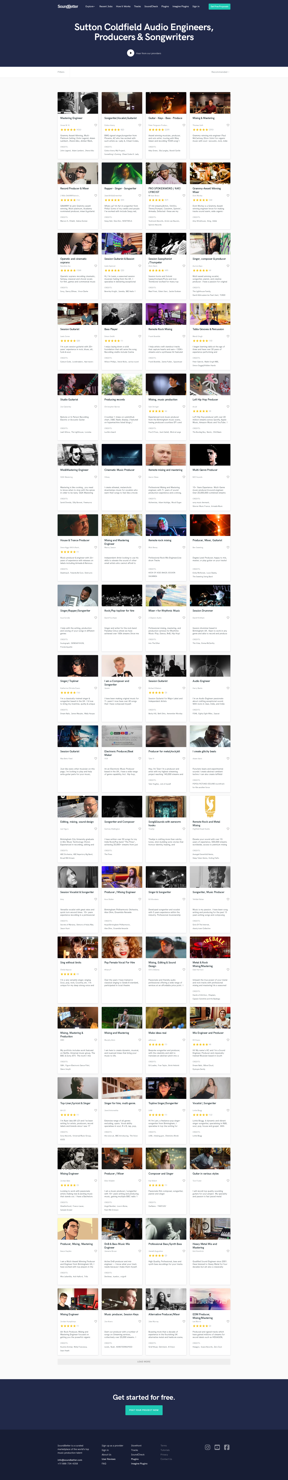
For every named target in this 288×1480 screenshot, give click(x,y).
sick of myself (165, 784)
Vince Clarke (83, 291)
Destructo (88, 573)
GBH (62, 1065)
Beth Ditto (162, 714)
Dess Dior (117, 221)
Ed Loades (152, 1065)
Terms (163, 1445)
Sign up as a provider (112, 1445)
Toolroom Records (155, 221)
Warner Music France (201, 506)
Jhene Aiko (89, 151)
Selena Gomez (81, 221)
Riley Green (153, 151)
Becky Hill (152, 714)
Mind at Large (175, 432)
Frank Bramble (154, 362)
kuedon (116, 1276)
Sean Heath (64, 1351)
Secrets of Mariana (67, 925)
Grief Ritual (153, 1347)
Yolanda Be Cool (76, 573)
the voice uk (109, 1136)
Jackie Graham (175, 291)
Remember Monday (174, 714)
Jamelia (121, 291)
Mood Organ (176, 502)
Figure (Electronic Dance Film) (77, 1065)
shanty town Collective (201, 928)
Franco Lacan (78, 1206)
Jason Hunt (65, 928)
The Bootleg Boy (199, 432)
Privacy (164, 1454)
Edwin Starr (163, 291)
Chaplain (211, 995)
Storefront (136, 1445)
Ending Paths (214, 858)
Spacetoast (177, 362)
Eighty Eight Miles (205, 714)
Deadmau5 (64, 573)
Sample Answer (66, 1210)
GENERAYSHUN (77, 643)
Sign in (196, 6)
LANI (150, 1136)
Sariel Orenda (65, 502)
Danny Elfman (71, 291)
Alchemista (152, 502)
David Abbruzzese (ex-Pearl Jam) (205, 295)
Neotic (209, 432)
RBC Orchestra (66, 854)
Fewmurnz (88, 502)
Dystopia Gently (199, 1069)
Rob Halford (78, 1276)
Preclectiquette (66, 647)
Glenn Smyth (65, 1069)
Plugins (165, 6)
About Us (106, 1454)
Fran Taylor (162, 1065)
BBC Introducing (121, 1136)
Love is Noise (122, 1206)
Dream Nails (65, 714)
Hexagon (196, 1347)
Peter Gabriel (198, 362)
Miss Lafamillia (66, 1276)
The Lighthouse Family (201, 291)
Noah (113, 1347)
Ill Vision (171, 1347)
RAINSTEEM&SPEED (124, 1347)
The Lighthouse (77, 432)
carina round (133, 362)
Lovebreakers (77, 362)
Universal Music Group (82, 1136)
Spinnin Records (155, 225)
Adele (214, 221)
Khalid (72, 221)
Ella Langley (163, 151)
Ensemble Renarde (120, 928)
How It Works (123, 6)
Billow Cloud (208, 1065)
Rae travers (88, 362)
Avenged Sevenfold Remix (203, 854)
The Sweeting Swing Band (203, 577)
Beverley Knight (110, 291)
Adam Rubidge (164, 502)
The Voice (134, 1136)
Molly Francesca (80, 1347)
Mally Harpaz (89, 714)
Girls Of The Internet (201, 925)
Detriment (163, 1347)
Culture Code (65, 362)
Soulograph (65, 643)
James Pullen (167, 362)
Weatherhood (65, 1206)
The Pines (108, 854)
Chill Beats (217, 432)
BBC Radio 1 (131, 291)
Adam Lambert (78, 151)
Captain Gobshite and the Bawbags (206, 999)
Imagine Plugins (180, 6)
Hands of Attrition (200, 995)
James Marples (77, 714)
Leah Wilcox (65, 432)
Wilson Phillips (110, 362)
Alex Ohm (108, 928)
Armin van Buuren (172, 221)
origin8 (123, 1276)
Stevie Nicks (122, 362)
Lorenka (88, 432)
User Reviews (109, 1459)
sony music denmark (201, 502)
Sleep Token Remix (200, 858)
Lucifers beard (110, 432)
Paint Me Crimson (111, 1210)
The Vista (196, 643)
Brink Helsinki (173, 1065)
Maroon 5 (64, 221)
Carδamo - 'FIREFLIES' (157, 1206)
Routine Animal (66, 1347)
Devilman (108, 1276)
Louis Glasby (211, 573)
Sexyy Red (108, 221)
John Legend (65, 151)
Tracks (137, 6)
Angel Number (110, 1206)
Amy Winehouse (199, 221)
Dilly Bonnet (77, 502)
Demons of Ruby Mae (84, 925)
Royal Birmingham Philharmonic (117, 925)
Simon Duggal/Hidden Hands (204, 365)
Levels (106, 1347)
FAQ (104, 1463)
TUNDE (222, 295)
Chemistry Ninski (172, 1136)
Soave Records (207, 1347)
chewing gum (159, 1136)
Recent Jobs (105, 6)
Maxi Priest (152, 291)
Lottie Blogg (197, 1136)
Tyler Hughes (153, 784)
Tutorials (165, 1450)
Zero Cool (218, 1347)
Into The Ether (154, 643)
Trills (86, 1276)
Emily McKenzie (199, 573)
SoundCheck (151, 6)
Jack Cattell (164, 432)
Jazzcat (216, 714)
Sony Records (65, 1136)
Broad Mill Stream (67, 858)
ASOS (62, 1140)
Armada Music (217, 506)
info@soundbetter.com (70, 1460)
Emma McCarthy (207, 643)
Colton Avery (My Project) (114, 151)
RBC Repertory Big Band (82, 854)
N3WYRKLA (127, 221)
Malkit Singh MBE (211, 362)
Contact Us (166, 1459)
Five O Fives (153, 432)
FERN (195, 714)
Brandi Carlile (175, 151)
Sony (62, 291)
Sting (209, 221)
